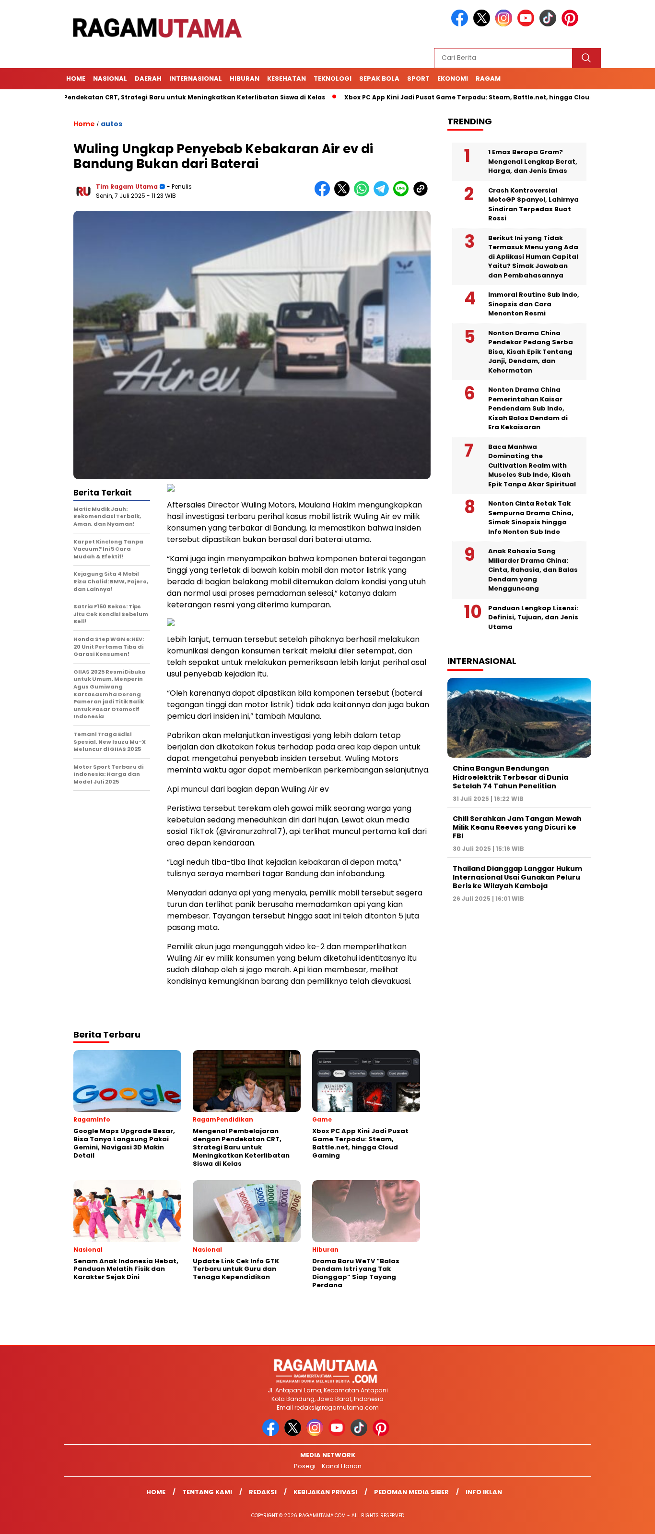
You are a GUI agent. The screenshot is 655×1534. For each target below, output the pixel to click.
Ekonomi (452, 78)
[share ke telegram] (383, 194)
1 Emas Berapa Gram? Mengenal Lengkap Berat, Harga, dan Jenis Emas (532, 161)
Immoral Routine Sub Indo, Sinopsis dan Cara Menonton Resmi (533, 304)
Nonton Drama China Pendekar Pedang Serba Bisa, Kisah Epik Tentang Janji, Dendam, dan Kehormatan (530, 351)
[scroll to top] (627, 1519)
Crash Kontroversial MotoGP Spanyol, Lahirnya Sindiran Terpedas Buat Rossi (533, 204)
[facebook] (461, 24)
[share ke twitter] (344, 194)
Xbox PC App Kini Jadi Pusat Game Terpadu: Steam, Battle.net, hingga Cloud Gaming (438, 97)
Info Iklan (484, 1492)
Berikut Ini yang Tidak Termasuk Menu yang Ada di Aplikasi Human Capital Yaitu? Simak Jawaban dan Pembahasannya (533, 256)
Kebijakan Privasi (325, 1492)
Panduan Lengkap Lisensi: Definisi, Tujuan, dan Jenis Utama (533, 617)
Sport (418, 78)
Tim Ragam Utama (127, 186)
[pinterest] (571, 24)
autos (111, 124)
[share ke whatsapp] (364, 194)
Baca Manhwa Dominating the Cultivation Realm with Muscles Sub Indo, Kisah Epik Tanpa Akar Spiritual (532, 465)
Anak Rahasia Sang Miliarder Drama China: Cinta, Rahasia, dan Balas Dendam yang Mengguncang (533, 569)
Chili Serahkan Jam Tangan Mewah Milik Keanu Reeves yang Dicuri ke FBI (517, 827)
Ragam (488, 78)
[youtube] (527, 24)
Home (75, 78)
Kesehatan (286, 78)
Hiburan (244, 78)
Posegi (305, 1466)
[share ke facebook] (324, 194)
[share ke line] (403, 194)
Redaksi (263, 1492)
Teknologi (332, 78)
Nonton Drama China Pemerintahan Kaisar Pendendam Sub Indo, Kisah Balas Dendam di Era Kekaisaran (528, 408)
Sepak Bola (379, 78)
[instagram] (505, 24)
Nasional (110, 78)
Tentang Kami (207, 1492)
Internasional (195, 78)
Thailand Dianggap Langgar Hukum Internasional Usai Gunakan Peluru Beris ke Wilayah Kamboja (517, 877)
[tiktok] (549, 24)
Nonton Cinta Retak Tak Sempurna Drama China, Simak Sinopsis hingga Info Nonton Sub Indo (530, 517)
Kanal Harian (342, 1466)
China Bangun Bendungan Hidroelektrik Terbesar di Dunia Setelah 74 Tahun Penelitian (510, 776)
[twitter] (483, 24)
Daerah (148, 78)
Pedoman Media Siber (411, 1492)
